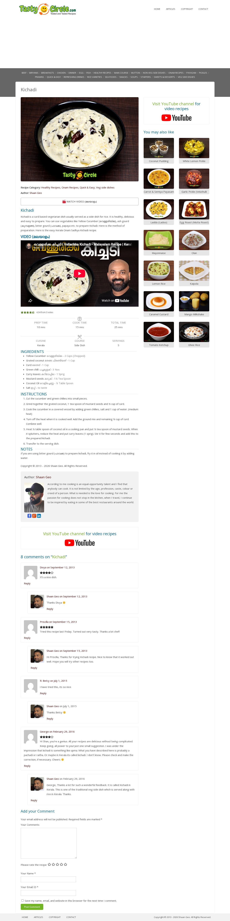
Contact (203, 8)
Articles (170, 8)
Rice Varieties (94, 76)
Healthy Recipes (102, 72)
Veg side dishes (186, 76)
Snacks (123, 76)
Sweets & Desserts (164, 76)
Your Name (27, 873)
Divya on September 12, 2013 (57, 567)
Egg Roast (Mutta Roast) (194, 222)
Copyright (187, 8)
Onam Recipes (176, 72)
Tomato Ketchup (159, 345)
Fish (88, 72)
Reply (27, 583)
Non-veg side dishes (154, 72)
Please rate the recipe (34, 864)
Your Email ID (28, 887)
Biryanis (33, 72)
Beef (24, 72)
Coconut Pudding (159, 161)
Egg (81, 72)
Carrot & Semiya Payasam (159, 191)
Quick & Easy (54, 76)
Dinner (72, 72)
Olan (194, 253)
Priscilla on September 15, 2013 (58, 621)
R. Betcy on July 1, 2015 (53, 680)
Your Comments (30, 824)
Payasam (191, 72)
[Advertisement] (115, 43)
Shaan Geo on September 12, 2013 (67, 596)
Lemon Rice (159, 283)
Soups (134, 76)
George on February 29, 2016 (57, 731)
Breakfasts (47, 72)
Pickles (203, 72)
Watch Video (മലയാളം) (81, 201)
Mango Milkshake (194, 314)
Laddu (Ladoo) (159, 222)
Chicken (61, 72)
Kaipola (194, 283)
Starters (146, 76)
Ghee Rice (194, 345)
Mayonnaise (159, 253)
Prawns (39, 76)
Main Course (121, 72)
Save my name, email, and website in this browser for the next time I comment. (71, 900)
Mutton (135, 72)
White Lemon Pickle (194, 161)
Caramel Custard (158, 314)
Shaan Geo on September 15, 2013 (67, 650)
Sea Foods (111, 76)
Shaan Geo (36, 193)
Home (157, 8)
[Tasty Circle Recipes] (47, 14)
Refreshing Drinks (74, 76)
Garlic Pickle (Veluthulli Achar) (194, 193)
